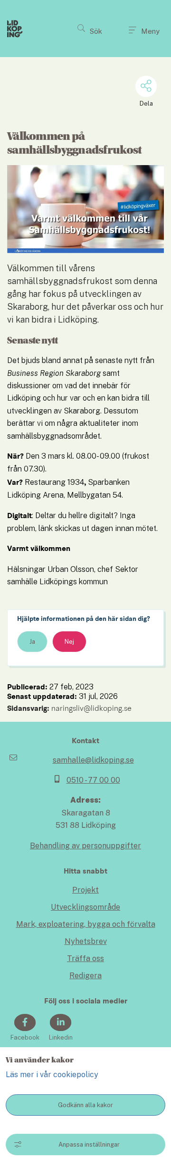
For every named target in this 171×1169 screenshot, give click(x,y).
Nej (69, 641)
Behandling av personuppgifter (85, 845)
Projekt (85, 889)
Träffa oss (85, 958)
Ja (32, 641)
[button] (90, 28)
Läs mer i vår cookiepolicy (52, 1074)
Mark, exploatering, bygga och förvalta (85, 924)
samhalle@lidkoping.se (93, 760)
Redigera (85, 975)
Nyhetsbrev (86, 941)
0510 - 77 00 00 (93, 780)
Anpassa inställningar (89, 1144)
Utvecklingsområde (85, 907)
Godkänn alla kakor (85, 1105)
